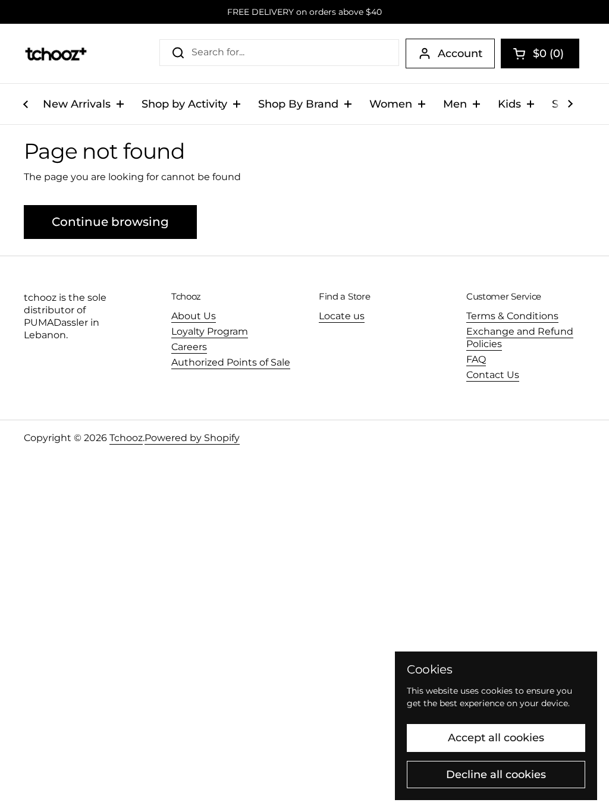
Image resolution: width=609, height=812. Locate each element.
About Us (193, 316)
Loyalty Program (209, 331)
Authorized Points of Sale (230, 362)
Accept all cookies (496, 737)
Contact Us (492, 374)
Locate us (342, 316)
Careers (189, 347)
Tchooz (126, 437)
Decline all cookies (496, 774)
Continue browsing (110, 222)
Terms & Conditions (512, 316)
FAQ (476, 359)
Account (460, 53)
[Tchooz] (55, 53)
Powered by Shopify (192, 437)
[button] (540, 53)
